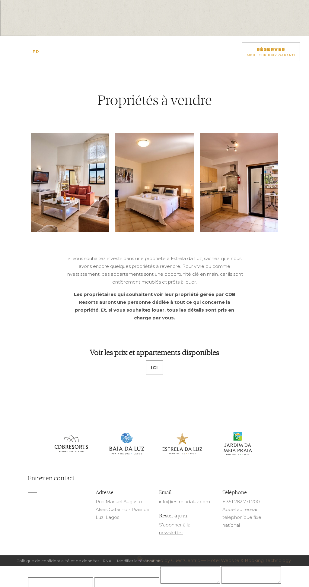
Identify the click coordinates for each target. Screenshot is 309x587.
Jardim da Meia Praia (238, 444)
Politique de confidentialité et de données (58, 560)
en (27, 52)
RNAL (108, 560)
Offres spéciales (90, 570)
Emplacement (188, 570)
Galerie (158, 570)
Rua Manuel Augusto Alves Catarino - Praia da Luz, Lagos (122, 509)
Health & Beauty (256, 570)
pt (52, 52)
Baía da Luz (127, 444)
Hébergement (49, 570)
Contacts (221, 570)
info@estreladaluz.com (184, 501)
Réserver (271, 52)
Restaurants (129, 570)
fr (36, 52)
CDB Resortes (71, 444)
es (60, 52)
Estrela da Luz (182, 444)
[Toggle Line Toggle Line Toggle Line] (13, 52)
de (44, 52)
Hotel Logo (154, 56)
